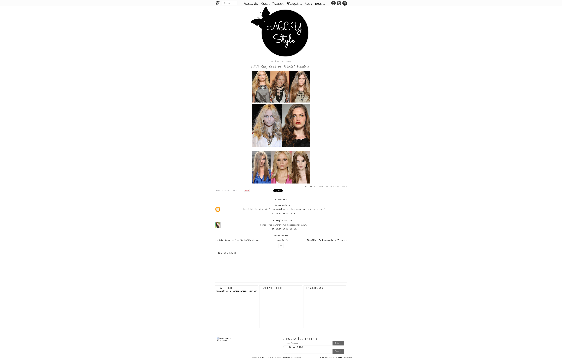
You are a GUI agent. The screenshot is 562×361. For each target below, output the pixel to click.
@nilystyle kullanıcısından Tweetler (236, 291)
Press (308, 4)
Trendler (277, 4)
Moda (344, 186)
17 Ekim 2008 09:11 (284, 213)
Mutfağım (294, 4)
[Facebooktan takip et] (333, 4)
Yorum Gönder (281, 236)
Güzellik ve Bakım (329, 186)
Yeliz (278, 205)
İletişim (320, 4)
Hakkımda (251, 4)
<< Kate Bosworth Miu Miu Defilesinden (236, 240)
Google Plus (258, 358)
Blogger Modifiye (344, 358)
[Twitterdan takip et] (339, 4)
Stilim (265, 4)
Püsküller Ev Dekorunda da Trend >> (327, 240)
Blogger (298, 358)
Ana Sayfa (282, 240)
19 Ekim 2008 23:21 (284, 229)
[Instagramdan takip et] (344, 4)
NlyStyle (278, 220)
